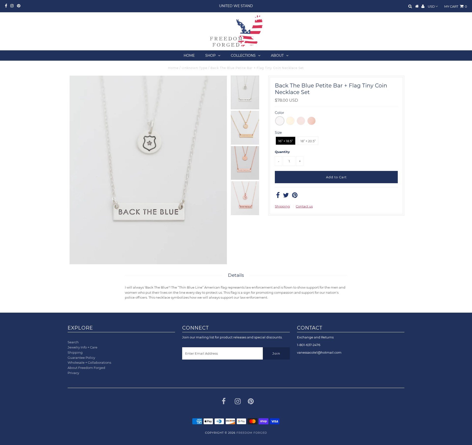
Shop (210, 55)
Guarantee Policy (81, 358)
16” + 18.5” (285, 141)
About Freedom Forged (86, 368)
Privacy (73, 373)
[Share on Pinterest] (294, 196)
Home (189, 55)
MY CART (455, 6)
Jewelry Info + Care (82, 347)
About (277, 55)
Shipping (282, 206)
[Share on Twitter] (286, 196)
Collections (243, 55)
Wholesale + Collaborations (89, 362)
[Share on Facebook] (278, 196)
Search (73, 342)
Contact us (304, 206)
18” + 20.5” (308, 141)
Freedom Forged (251, 432)
